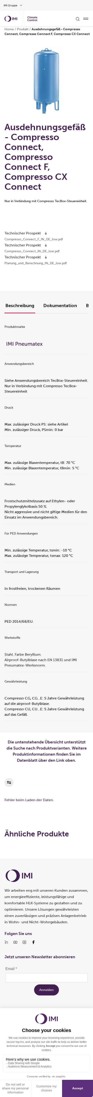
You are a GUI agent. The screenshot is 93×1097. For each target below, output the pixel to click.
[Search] (77, 18)
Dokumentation (60, 305)
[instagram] (24, 942)
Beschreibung (19, 305)
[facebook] (33, 942)
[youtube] (15, 942)
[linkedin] (6, 942)
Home (9, 29)
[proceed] (45, 233)
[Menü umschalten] (85, 18)
